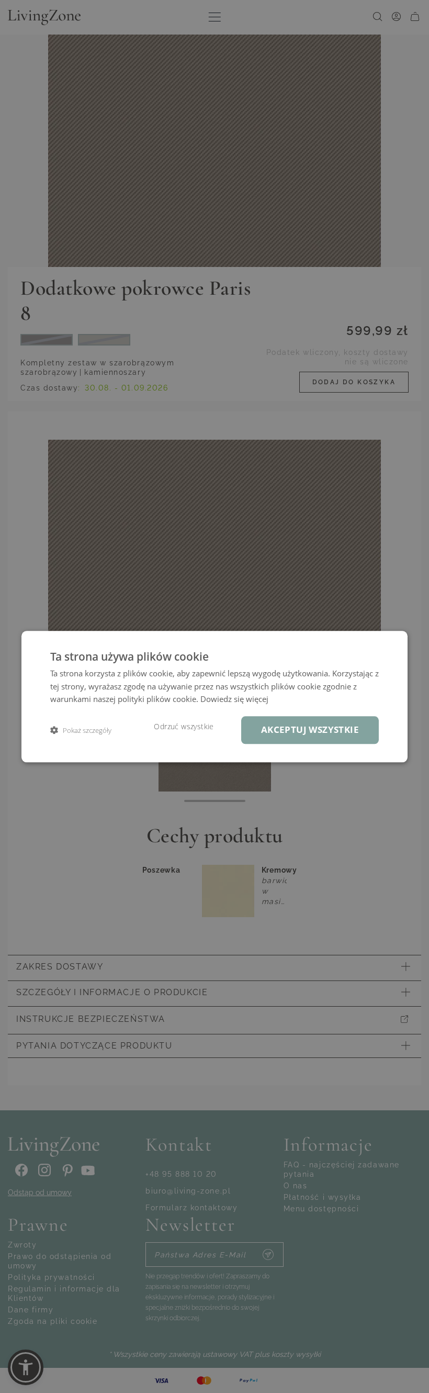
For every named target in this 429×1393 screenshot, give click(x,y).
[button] (80, 730)
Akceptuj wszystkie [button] (310, 729)
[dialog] (214, 696)
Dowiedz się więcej (234, 699)
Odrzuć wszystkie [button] (183, 726)
